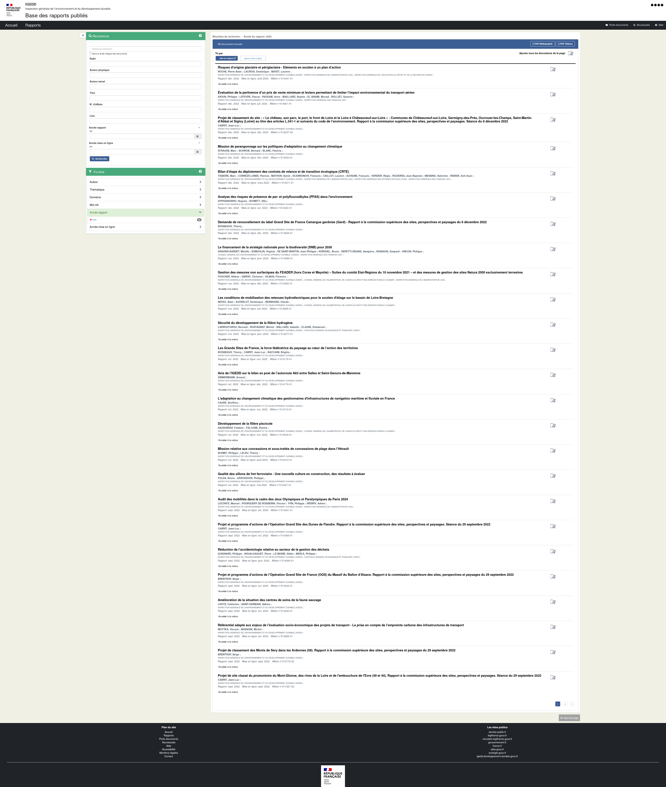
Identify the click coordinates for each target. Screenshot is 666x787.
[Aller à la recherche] (659, 5)
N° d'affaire (96, 104)
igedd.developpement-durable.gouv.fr (497, 756)
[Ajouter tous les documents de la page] (570, 53)
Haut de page (570, 718)
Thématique (97, 189)
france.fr (497, 745)
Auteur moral (97, 81)
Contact (168, 756)
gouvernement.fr (497, 742)
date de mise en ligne (253, 58)
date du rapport (227, 58)
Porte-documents (168, 739)
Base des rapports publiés (56, 15)
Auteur (94, 182)
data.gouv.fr (497, 749)
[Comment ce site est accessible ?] (652, 5)
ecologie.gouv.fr (497, 752)
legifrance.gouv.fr (497, 735)
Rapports (169, 735)
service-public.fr (497, 732)
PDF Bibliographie (543, 43)
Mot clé (94, 205)
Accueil (169, 732)
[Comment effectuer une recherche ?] (200, 35)
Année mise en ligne (102, 227)
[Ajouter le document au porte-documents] (553, 69)
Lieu (92, 115)
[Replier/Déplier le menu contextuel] (83, 35)
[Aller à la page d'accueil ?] (662, 5)
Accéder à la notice (228, 83)
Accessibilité (168, 749)
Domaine (95, 197)
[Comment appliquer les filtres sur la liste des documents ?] (200, 171)
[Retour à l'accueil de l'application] (333, 775)
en (91, 131)
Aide (168, 745)
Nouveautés (168, 742)
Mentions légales (168, 752)
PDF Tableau (566, 43)
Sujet (93, 58)
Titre (92, 93)
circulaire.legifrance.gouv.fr (497, 739)
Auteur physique (99, 70)
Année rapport (98, 212)
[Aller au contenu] (656, 5)
